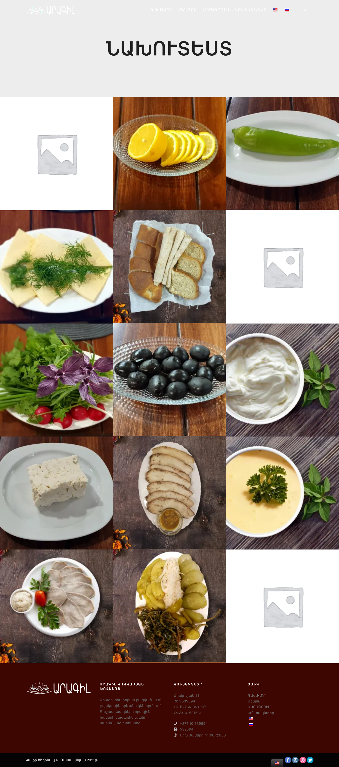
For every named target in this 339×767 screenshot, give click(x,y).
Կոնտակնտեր (261, 713)
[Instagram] (295, 760)
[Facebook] (288, 760)
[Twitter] (310, 760)
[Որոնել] (305, 10)
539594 (188, 701)
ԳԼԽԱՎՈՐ (257, 695)
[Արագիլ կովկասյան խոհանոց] (50, 10)
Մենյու (254, 701)
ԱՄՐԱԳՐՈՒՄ (259, 707)
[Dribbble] (303, 760)
